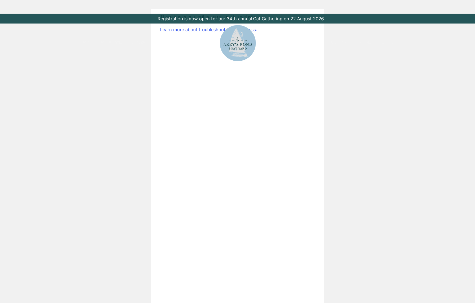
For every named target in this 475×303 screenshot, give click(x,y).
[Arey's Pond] (237, 43)
